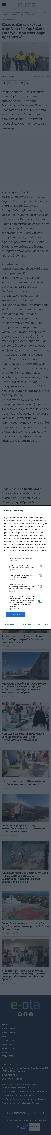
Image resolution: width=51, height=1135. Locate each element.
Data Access (25, 624)
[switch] (40, 566)
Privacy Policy (41, 624)
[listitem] (25, 559)
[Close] (45, 511)
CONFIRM (15, 614)
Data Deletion (9, 624)
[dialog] (25, 567)
